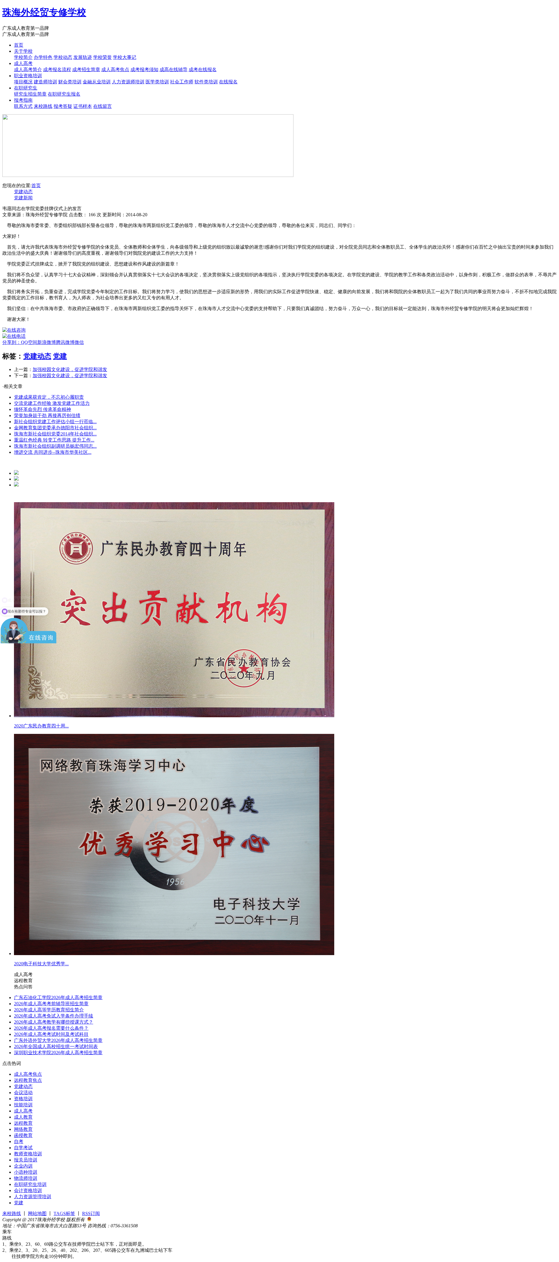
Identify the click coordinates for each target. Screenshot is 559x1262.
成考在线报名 (203, 69)
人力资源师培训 (128, 81)
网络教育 (23, 1129)
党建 (60, 356)
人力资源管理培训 (32, 1196)
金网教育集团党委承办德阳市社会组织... (55, 427)
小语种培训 (25, 1172)
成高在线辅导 (173, 69)
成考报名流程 (57, 69)
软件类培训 (206, 81)
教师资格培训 (28, 1153)
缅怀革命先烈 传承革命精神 (42, 409)
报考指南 (23, 100)
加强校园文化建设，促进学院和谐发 (70, 369)
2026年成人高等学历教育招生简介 (49, 1009)
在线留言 (102, 106)
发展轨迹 (82, 57)
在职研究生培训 (30, 1184)
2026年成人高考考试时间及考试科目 (51, 1034)
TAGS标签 (64, 1213)
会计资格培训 (28, 1190)
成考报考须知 (144, 69)
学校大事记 (124, 57)
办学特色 (43, 57)
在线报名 (228, 81)
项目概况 (23, 81)
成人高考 (23, 63)
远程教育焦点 (28, 1080)
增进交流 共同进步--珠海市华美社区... (52, 452)
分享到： (11, 342)
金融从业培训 (97, 81)
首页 (18, 45)
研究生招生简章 (30, 94)
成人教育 (23, 1117)
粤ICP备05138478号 (158, 1225)
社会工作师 (181, 81)
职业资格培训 (28, 75)
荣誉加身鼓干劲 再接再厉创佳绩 (47, 415)
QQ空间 (29, 342)
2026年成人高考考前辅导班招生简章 (51, 1003)
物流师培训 (25, 1178)
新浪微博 (46, 342)
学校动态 (63, 57)
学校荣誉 (102, 57)
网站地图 (37, 1213)
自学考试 (23, 1147)
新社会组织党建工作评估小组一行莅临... (55, 421)
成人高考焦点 (115, 69)
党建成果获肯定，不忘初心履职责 (49, 397)
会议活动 (23, 1092)
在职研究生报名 (64, 94)
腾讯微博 (65, 342)
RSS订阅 (91, 1213)
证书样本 (82, 106)
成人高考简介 (28, 69)
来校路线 (43, 106)
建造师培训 (45, 81)
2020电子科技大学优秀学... (41, 963)
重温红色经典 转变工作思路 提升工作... (54, 439)
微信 (79, 342)
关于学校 (23, 51)
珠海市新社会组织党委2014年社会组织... (55, 433)
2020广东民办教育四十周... (41, 725)
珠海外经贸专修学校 (44, 12)
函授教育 (23, 1135)
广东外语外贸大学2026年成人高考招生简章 (58, 1040)
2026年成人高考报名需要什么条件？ (51, 1028)
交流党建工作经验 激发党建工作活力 (52, 403)
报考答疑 (63, 106)
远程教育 (23, 1123)
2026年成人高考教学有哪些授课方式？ (53, 1022)
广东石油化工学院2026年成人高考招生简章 (58, 997)
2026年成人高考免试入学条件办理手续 (53, 1015)
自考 (18, 1141)
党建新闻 (23, 197)
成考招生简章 (86, 69)
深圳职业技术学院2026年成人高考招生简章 (58, 1052)
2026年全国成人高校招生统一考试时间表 (56, 1046)
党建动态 (23, 191)
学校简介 (23, 57)
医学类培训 (157, 81)
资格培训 (23, 1098)
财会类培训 (70, 81)
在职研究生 (25, 87)
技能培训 (23, 1104)
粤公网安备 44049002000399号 (122, 1219)
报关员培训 (25, 1159)
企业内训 (23, 1165)
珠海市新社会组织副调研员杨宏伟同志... (55, 446)
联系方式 (23, 106)
